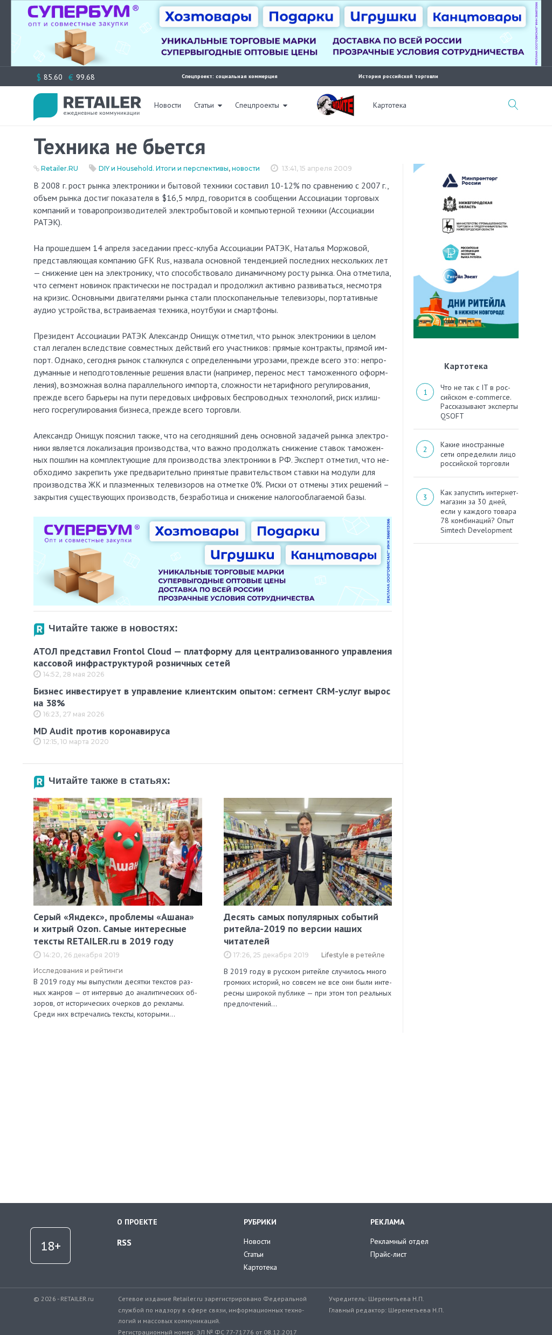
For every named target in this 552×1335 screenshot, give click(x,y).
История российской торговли (398, 76)
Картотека (389, 105)
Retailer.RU (59, 168)
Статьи (204, 105)
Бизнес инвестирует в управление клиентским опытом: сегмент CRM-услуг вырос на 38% (211, 697)
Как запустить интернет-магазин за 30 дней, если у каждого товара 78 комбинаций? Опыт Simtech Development (479, 511)
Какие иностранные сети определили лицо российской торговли (478, 454)
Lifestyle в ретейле (353, 955)
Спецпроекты (257, 105)
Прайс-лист (388, 1254)
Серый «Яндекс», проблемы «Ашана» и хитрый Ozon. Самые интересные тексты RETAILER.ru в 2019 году (113, 928)
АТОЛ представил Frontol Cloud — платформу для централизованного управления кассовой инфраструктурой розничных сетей (212, 657)
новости (246, 168)
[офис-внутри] (212, 521)
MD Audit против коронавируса (101, 731)
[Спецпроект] (335, 99)
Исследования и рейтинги (78, 971)
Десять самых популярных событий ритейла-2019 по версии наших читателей (301, 928)
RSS (124, 1242)
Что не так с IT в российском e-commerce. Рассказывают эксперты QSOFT (479, 402)
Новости (167, 105)
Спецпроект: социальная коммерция (230, 76)
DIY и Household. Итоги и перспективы (164, 168)
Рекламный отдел (399, 1241)
